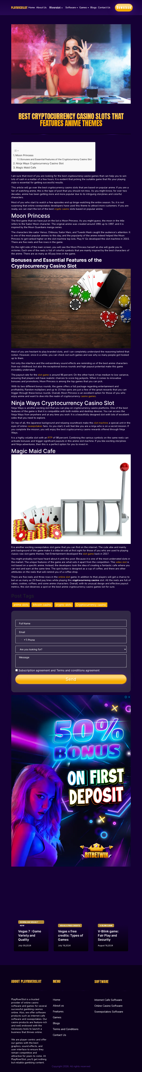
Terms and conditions (70, 670)
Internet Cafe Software (108, 1000)
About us (41, 7)
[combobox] (21, 639)
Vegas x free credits (70, 925)
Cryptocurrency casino (91, 604)
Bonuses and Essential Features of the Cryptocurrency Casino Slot (56, 159)
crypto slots (64, 604)
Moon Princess (24, 155)
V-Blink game (106, 925)
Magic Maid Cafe (26, 167)
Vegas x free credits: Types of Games (70, 935)
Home (31, 7)
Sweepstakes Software (108, 1012)
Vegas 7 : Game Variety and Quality (29, 935)
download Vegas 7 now (29, 922)
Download (124, 7)
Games (57, 1017)
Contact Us (104, 7)
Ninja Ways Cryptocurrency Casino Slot (40, 163)
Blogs (93, 7)
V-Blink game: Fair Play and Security (108, 935)
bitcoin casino (42, 604)
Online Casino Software (108, 1006)
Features (58, 1011)
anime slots (21, 604)
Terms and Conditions (65, 1029)
